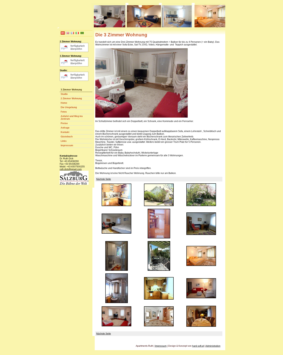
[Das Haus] (159, 205)
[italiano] (77, 34)
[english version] (67, 34)
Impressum (67, 145)
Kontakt (65, 132)
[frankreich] (72, 34)
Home (64, 103)
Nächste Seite (103, 179)
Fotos (64, 111)
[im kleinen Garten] (201, 205)
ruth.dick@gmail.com (71, 169)
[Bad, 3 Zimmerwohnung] (116, 302)
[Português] (82, 34)
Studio (64, 94)
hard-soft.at (198, 346)
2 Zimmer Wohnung (71, 98)
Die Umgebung (69, 107)
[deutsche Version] (63, 34)
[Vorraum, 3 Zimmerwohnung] (159, 237)
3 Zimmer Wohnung (71, 89)
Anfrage (65, 127)
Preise (64, 123)
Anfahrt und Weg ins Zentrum (72, 117)
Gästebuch (67, 136)
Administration (212, 346)
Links (64, 141)
